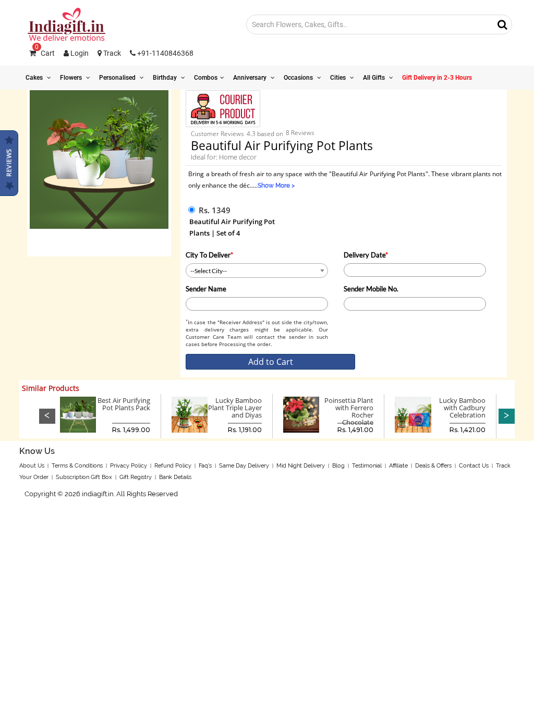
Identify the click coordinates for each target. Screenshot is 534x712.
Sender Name (206, 289)
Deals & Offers (433, 465)
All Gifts (374, 77)
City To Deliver (209, 255)
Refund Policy (172, 465)
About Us (31, 465)
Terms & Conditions (77, 465)
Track (111, 53)
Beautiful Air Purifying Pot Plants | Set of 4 (232, 227)
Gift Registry (135, 477)
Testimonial (367, 465)
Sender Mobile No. (371, 289)
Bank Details (175, 477)
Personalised (118, 77)
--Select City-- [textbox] (208, 271)
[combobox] (257, 270)
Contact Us (474, 465)
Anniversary (250, 77)
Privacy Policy (128, 465)
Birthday (165, 77)
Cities (338, 77)
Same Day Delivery (244, 465)
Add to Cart (270, 361)
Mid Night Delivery (300, 465)
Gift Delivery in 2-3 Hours (437, 77)
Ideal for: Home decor (224, 157)
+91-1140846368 (164, 53)
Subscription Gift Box (84, 477)
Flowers (71, 77)
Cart (45, 53)
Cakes (35, 77)
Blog (338, 465)
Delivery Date (366, 255)
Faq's (205, 465)
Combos (205, 77)
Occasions (299, 77)
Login (79, 53)
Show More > (276, 185)
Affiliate (398, 465)
